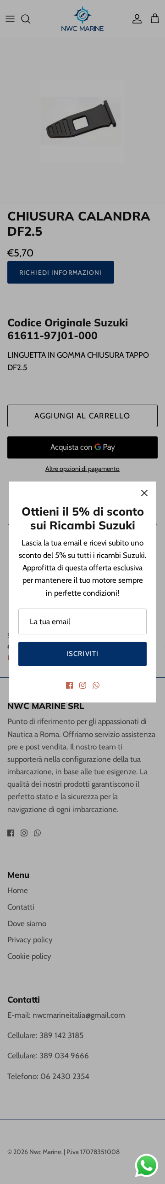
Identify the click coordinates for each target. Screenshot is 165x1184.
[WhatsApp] (96, 685)
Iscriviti (82, 654)
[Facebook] (69, 685)
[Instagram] (82, 685)
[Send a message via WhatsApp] (146, 1165)
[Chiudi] (144, 493)
